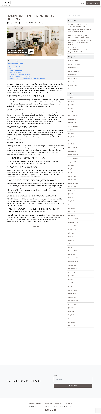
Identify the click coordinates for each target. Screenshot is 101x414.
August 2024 (72, 162)
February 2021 (72, 290)
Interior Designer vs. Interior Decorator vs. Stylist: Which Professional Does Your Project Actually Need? (80, 50)
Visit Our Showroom (35, 403)
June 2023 (71, 197)
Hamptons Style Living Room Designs (31, 17)
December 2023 (73, 183)
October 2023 (72, 190)
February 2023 (72, 212)
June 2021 (71, 276)
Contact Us (68, 403)
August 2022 (72, 229)
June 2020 (71, 311)
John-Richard (22, 186)
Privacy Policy (59, 403)
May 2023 (71, 201)
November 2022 (73, 222)
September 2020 (73, 301)
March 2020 (71, 322)
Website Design (60, 407)
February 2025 (72, 147)
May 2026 (71, 108)
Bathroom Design (73, 60)
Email (55, 375)
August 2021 (72, 272)
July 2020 (71, 308)
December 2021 (73, 258)
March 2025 (71, 144)
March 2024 (71, 172)
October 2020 (72, 297)
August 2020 (72, 304)
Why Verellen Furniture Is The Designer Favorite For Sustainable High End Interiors (80, 42)
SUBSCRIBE (73, 385)
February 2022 (72, 251)
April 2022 (71, 244)
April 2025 (71, 140)
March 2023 (71, 208)
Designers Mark (13, 23)
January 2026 (72, 119)
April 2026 (71, 112)
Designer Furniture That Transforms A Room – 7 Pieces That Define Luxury (79, 36)
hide (16, 61)
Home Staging (72, 78)
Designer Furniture (74, 64)
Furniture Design (73, 67)
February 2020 (72, 326)
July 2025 (71, 133)
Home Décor (72, 75)
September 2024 (73, 158)
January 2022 (72, 254)
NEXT (38, 226)
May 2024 (71, 169)
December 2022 (73, 219)
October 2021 (72, 265)
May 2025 (71, 137)
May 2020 (71, 315)
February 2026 (72, 115)
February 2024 (72, 176)
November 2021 (73, 261)
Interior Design (39, 23)
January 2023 (72, 215)
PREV (33, 226)
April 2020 (71, 318)
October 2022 (72, 226)
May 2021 (71, 279)
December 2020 (73, 293)
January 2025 (72, 151)
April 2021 (71, 283)
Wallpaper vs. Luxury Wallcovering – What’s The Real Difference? (79, 25)
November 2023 (73, 187)
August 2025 (72, 130)
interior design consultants (55, 215)
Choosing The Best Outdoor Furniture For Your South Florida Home (80, 30)
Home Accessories (73, 71)
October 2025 (72, 122)
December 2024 (73, 155)
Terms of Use (48, 403)
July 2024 (71, 165)
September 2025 (73, 126)
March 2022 (71, 247)
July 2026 (71, 101)
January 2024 (72, 179)
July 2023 (71, 194)
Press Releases (72, 85)
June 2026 (71, 105)
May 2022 (71, 240)
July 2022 (71, 233)
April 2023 (71, 204)
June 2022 (71, 236)
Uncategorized (72, 89)
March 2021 (71, 286)
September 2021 (73, 269)
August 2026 (72, 98)
